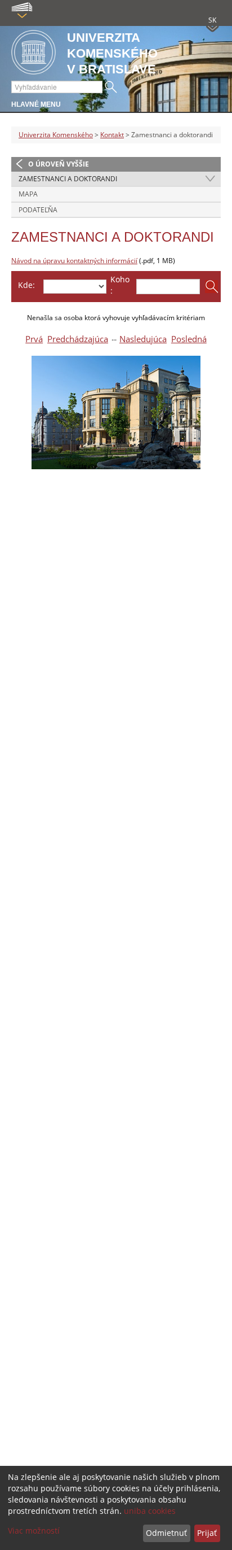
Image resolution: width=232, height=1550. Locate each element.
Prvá (34, 339)
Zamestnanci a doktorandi (68, 179)
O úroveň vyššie (58, 164)
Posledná (189, 339)
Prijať (207, 1532)
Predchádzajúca (77, 339)
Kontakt (112, 134)
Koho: (120, 285)
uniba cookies (150, 1510)
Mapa (28, 194)
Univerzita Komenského (56, 134)
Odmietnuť (166, 1532)
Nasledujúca (143, 339)
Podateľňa (38, 210)
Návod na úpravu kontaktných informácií (74, 260)
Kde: (26, 285)
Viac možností (34, 1530)
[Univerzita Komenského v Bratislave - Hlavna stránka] (33, 53)
